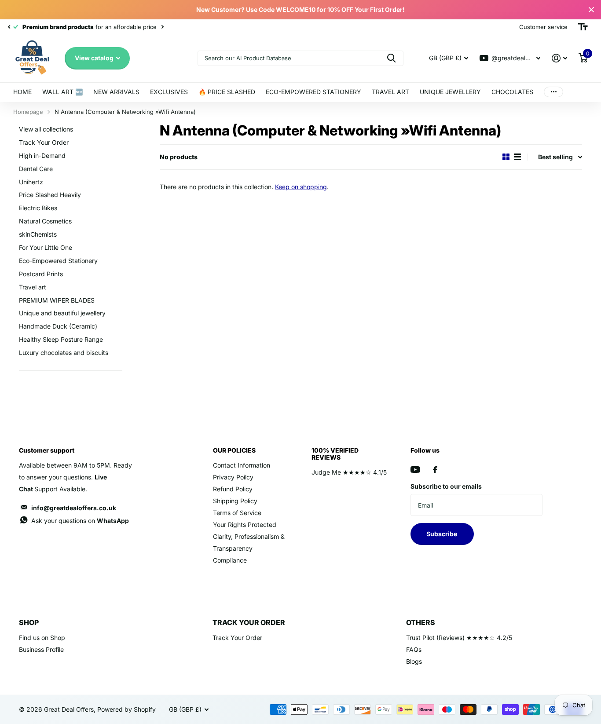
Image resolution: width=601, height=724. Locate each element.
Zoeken (391, 58)
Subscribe (442, 534)
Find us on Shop (42, 637)
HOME (22, 91)
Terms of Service (237, 512)
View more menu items (553, 92)
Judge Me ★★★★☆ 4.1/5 (349, 472)
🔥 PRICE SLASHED (226, 91)
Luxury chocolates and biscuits (63, 352)
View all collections (46, 129)
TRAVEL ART (390, 91)
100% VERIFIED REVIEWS (335, 453)
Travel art (32, 287)
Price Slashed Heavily (50, 194)
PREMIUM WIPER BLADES (57, 300)
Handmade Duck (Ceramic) (58, 326)
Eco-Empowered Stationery (58, 260)
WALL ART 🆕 (62, 91)
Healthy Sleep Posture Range (61, 339)
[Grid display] (505, 157)
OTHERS (420, 622)
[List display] (517, 157)
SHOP (29, 622)
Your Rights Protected (244, 524)
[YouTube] (415, 469)
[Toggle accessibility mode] (583, 27)
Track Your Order (44, 142)
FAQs (413, 649)
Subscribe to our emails (446, 486)
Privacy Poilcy (233, 477)
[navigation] (8, 27)
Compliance (230, 560)
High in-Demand (42, 155)
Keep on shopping (301, 186)
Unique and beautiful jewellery (62, 313)
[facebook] (435, 469)
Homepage (28, 111)
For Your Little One (45, 247)
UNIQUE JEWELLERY (450, 91)
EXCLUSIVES (169, 91)
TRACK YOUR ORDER (249, 622)
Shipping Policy (235, 501)
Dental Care (36, 168)
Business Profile (41, 649)
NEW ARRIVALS (116, 91)
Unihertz (31, 182)
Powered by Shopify (126, 709)
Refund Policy (233, 489)
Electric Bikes (38, 208)
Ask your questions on (80, 520)
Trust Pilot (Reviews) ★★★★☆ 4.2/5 (459, 637)
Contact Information (241, 465)
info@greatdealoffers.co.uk (73, 508)
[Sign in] (559, 58)
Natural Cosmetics (45, 221)
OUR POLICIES (234, 450)
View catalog (95, 58)
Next (162, 27)
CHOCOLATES (512, 91)
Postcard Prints (41, 274)
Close (591, 9)
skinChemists (38, 234)
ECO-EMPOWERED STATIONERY (313, 91)
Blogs (414, 661)
